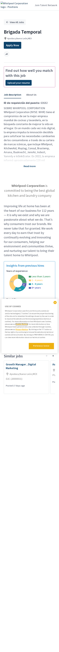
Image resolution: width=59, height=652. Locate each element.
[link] (16, 5)
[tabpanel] (29, 225)
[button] (6, 54)
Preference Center (41, 346)
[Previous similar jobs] (47, 356)
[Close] (55, 302)
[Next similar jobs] (53, 356)
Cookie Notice (22, 324)
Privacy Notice (22, 329)
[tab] (14, 94)
